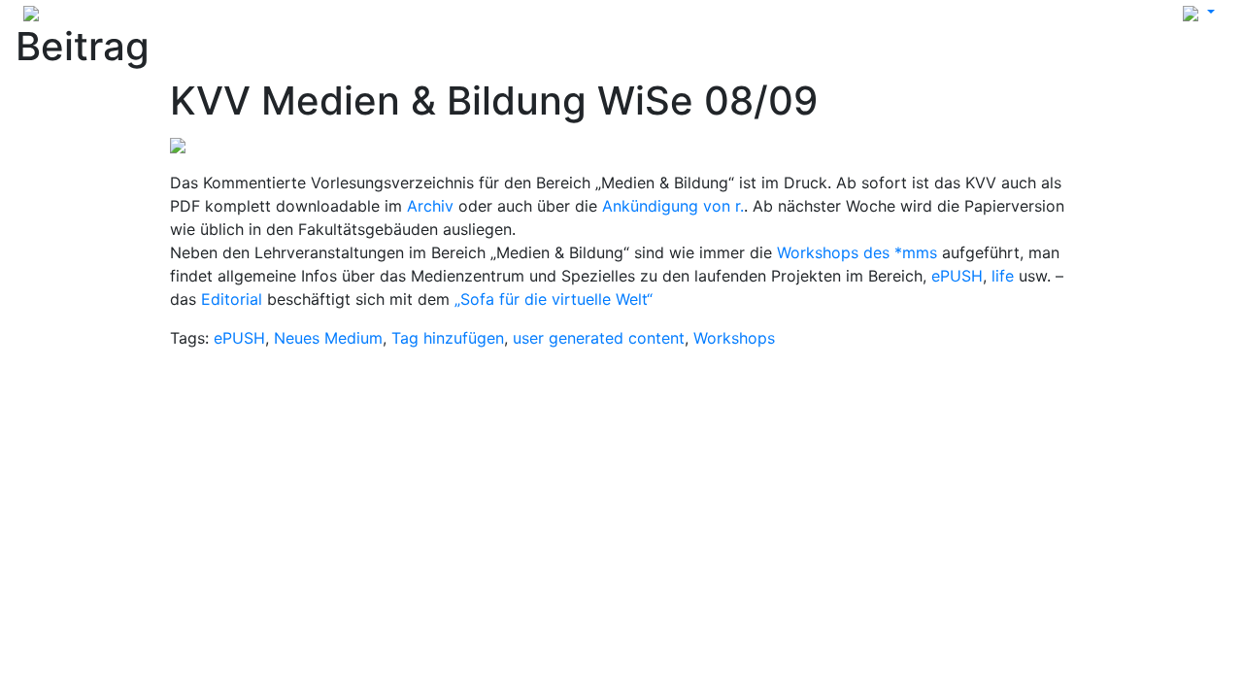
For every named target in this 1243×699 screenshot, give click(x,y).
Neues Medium (328, 338)
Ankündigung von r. (673, 206)
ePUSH (957, 275)
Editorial (231, 299)
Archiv (430, 206)
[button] (1199, 11)
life (1002, 275)
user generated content (599, 338)
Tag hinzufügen (447, 338)
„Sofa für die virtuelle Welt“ (553, 299)
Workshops (734, 338)
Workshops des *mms (857, 252)
